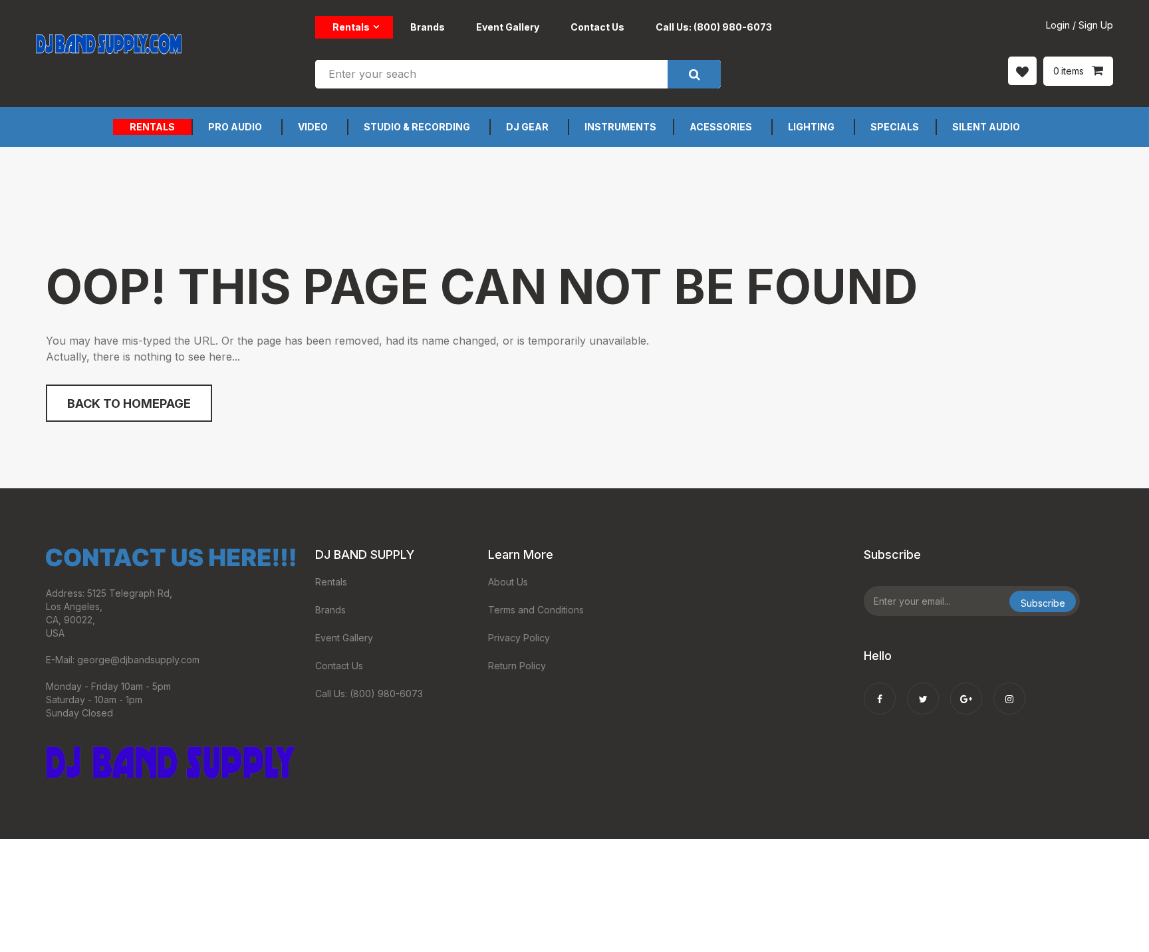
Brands (427, 27)
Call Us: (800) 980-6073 (714, 27)
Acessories (721, 126)
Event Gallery (507, 27)
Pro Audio (235, 126)
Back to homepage (129, 403)
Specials (894, 126)
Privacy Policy (519, 637)
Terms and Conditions (536, 609)
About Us (508, 581)
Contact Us (597, 27)
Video (313, 126)
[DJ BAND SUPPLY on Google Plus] (966, 690)
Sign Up (1096, 25)
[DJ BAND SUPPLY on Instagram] (1009, 690)
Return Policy (517, 665)
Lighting (811, 126)
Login (1058, 25)
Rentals (351, 27)
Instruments (620, 126)
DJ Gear (527, 126)
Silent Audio (986, 126)
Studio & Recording (417, 126)
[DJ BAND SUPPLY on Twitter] (923, 690)
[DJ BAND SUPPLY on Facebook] (879, 690)
